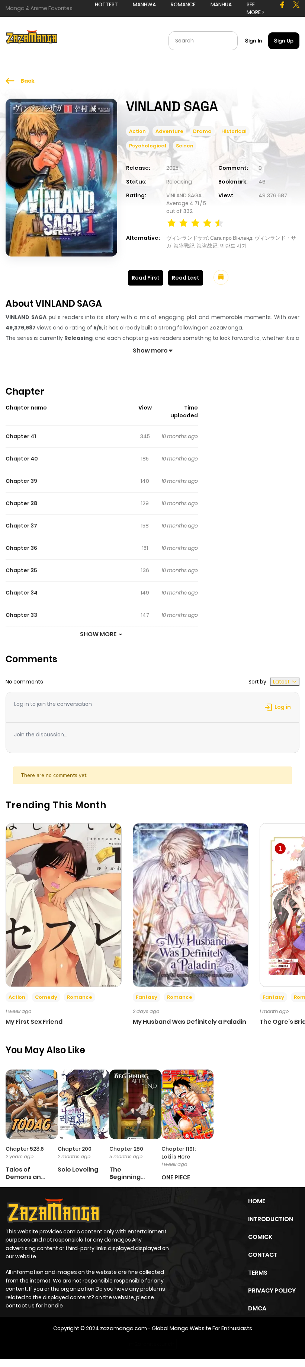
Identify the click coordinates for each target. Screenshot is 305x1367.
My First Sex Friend (34, 1021)
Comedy (46, 997)
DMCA (257, 1308)
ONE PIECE (175, 1177)
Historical (234, 131)
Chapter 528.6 (25, 1149)
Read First (146, 277)
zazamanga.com (123, 1328)
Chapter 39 (21, 481)
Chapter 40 (22, 458)
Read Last (185, 277)
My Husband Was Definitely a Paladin (189, 1021)
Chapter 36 (21, 548)
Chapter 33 (21, 615)
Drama (202, 131)
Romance (79, 997)
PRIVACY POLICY (272, 1290)
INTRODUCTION (270, 1219)
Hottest (106, 4)
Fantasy (146, 997)
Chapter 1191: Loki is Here (178, 1152)
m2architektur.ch (151, 1344)
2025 (172, 168)
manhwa (144, 4)
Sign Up (283, 40)
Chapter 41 (21, 436)
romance (183, 4)
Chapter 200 (75, 1149)
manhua (221, 4)
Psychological (147, 145)
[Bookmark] (221, 277)
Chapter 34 (22, 592)
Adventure (169, 131)
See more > (255, 8)
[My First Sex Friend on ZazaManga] (63, 904)
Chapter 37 (21, 525)
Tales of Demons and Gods (25, 1176)
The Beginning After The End (130, 1176)
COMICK (260, 1237)
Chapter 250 (126, 1149)
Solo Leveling (78, 1169)
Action (137, 131)
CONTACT (262, 1254)
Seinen (184, 145)
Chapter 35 (21, 570)
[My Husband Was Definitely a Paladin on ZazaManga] (190, 904)
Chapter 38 (22, 503)
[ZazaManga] (32, 40)
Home (256, 1201)
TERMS (257, 1272)
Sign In (253, 40)
